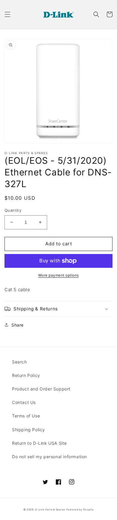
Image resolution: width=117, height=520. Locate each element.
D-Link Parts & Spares (50, 509)
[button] (7, 14)
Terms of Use (26, 415)
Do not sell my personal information (49, 456)
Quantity (12, 210)
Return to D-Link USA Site (39, 443)
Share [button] (17, 324)
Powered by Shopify (80, 509)
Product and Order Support (41, 388)
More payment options (58, 275)
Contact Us (24, 402)
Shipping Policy (28, 429)
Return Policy (26, 375)
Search (19, 361)
